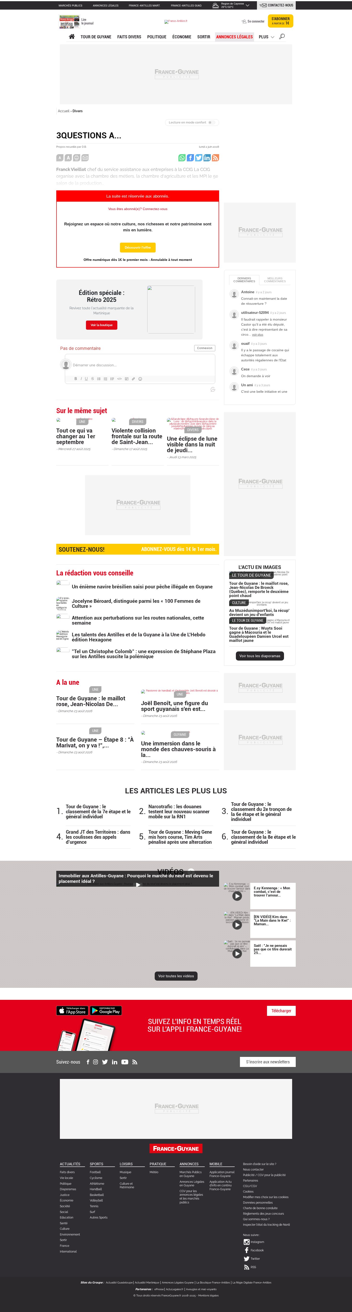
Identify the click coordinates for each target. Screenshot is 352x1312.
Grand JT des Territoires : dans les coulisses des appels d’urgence (98, 837)
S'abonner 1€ (281, 21)
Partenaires (250, 1180)
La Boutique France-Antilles (213, 1282)
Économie (181, 36)
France (64, 1246)
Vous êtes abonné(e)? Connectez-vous (137, 209)
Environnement (70, 1234)
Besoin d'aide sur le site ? (259, 1164)
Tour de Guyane (96, 36)
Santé (64, 1223)
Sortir (203, 36)
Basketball (97, 1195)
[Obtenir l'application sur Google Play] (106, 1010)
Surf (92, 1212)
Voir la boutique (102, 325)
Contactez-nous (280, 5)
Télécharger (281, 1010)
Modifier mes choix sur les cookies (266, 1197)
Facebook (257, 1250)
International (68, 1251)
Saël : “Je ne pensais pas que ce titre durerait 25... (273, 949)
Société (65, 1206)
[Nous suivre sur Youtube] (124, 1062)
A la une (72, 36)
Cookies (248, 1191)
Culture (64, 1228)
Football (95, 1172)
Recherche (282, 37)
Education (66, 1217)
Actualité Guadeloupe (119, 1282)
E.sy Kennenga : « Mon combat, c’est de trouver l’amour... (272, 891)
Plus (263, 36)
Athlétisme (97, 1183)
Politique (156, 36)
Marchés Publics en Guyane (191, 1174)
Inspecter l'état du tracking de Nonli (266, 1224)
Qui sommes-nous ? (256, 1219)
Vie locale (66, 1178)
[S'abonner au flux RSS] (134, 1062)
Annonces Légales (234, 36)
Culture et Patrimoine (127, 1185)
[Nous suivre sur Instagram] (95, 1062)
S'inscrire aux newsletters (268, 1061)
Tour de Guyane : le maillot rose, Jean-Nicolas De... (90, 701)
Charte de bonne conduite (260, 1208)
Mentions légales (208, 1295)
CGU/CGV (250, 1186)
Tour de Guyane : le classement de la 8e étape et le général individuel (263, 837)
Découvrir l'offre (138, 247)
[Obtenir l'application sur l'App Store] (72, 1010)
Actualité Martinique (147, 1282)
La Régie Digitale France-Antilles (252, 1282)
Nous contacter (253, 1169)
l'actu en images (259, 567)
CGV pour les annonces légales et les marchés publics (191, 1196)
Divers (78, 111)
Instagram (257, 1242)
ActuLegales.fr (174, 1289)
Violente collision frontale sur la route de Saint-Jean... (137, 436)
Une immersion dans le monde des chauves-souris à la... (178, 749)
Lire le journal (87, 21)
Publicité (249, 1175)
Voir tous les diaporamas (259, 656)
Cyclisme (96, 1178)
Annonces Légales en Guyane (192, 1183)
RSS (253, 1267)
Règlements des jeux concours (263, 1213)
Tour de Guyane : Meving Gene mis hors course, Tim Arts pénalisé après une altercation (180, 837)
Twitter (255, 1258)
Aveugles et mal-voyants (201, 1289)
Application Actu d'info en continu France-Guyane (221, 1185)
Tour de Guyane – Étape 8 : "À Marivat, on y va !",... (95, 742)
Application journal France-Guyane (222, 1174)
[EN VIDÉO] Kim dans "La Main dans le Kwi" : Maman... (272, 920)
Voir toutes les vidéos (176, 976)
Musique (125, 1172)
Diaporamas (68, 1189)
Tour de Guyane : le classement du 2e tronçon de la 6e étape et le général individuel (261, 812)
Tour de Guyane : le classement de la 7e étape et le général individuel (98, 811)
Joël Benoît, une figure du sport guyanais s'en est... (174, 706)
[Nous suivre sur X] (105, 1062)
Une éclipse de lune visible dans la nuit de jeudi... (192, 444)
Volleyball (96, 1200)
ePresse (159, 1289)
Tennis (94, 1206)
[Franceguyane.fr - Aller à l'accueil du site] (176, 21)
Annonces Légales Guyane (178, 1282)
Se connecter (256, 21)
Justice (64, 1195)
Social (64, 1212)
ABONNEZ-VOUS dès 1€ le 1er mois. (138, 549)
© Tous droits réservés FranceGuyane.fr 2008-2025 (164, 1295)
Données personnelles (258, 1202)
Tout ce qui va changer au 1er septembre (75, 436)
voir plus (257, 334)
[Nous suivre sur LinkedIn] (114, 1062)
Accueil (63, 111)
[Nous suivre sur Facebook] (88, 1062)
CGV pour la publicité (272, 1175)
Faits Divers (129, 36)
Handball (96, 1189)
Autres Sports (99, 1217)
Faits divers (67, 1172)
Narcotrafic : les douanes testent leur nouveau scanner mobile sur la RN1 (179, 811)
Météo (154, 1172)
